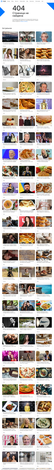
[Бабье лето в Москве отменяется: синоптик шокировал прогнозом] (27, 459)
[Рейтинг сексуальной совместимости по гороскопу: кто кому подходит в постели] (10, 224)
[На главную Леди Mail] (4, 1)
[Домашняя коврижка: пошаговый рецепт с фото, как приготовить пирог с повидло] (27, 207)
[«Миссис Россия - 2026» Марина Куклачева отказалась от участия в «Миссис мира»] (44, 140)
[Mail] (1, 1)
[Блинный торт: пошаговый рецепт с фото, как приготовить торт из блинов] (10, 375)
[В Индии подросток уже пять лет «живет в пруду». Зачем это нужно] (27, 325)
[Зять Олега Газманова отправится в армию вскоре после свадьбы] (10, 157)
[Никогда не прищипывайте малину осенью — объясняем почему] (10, 392)
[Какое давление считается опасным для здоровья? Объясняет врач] (27, 73)
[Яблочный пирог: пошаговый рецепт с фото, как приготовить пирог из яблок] (44, 442)
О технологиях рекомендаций (22, 469)
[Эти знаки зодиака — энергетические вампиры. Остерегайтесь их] (27, 56)
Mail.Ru (2, 469)
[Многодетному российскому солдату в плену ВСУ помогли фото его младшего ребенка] (27, 39)
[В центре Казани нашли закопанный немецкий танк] (10, 73)
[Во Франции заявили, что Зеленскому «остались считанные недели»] (27, 190)
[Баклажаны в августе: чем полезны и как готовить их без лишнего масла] (10, 409)
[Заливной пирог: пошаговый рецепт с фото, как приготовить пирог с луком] (44, 123)
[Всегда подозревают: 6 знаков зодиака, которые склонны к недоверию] (10, 258)
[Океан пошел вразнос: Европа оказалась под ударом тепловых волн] (44, 291)
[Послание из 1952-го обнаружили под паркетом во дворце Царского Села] (27, 258)
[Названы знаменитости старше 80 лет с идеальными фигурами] (27, 140)
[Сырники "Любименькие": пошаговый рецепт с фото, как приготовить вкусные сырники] (27, 157)
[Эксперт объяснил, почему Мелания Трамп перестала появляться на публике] (10, 56)
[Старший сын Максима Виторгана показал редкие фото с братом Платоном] (27, 123)
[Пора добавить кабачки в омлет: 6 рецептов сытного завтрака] (10, 207)
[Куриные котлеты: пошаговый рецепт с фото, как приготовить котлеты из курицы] (44, 174)
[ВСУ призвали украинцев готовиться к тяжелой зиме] (10, 39)
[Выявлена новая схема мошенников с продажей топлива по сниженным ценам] (44, 392)
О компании (6, 469)
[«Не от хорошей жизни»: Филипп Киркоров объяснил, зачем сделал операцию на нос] (44, 106)
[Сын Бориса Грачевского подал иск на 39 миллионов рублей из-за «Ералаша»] (44, 90)
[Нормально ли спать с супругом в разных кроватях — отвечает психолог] (27, 291)
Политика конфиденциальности (33, 469)
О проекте (15, 469)
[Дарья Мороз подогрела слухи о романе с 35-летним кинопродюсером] (44, 39)
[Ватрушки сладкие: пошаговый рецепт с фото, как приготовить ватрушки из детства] (44, 190)
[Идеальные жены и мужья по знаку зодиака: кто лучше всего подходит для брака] (44, 207)
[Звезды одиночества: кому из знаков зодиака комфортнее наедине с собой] (27, 274)
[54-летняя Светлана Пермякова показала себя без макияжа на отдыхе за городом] (27, 442)
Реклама (10, 469)
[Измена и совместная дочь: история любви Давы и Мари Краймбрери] (10, 358)
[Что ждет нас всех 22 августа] (44, 73)
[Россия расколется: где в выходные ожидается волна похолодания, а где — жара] (10, 274)
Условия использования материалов (44, 469)
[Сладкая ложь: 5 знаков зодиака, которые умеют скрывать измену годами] (10, 241)
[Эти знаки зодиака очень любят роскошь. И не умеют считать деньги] (27, 426)
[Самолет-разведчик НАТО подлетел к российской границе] (44, 325)
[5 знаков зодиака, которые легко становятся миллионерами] (44, 157)
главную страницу (23, 21)
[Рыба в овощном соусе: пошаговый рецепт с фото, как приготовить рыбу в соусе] (27, 392)
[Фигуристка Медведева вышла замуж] (10, 459)
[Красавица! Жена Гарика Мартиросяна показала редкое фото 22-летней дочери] (27, 308)
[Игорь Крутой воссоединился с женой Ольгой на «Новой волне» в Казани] (10, 140)
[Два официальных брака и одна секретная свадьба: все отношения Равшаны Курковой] (27, 224)
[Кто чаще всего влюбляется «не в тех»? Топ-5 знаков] (27, 358)
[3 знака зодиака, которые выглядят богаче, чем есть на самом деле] (10, 308)
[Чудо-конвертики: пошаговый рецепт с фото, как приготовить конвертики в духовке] (44, 56)
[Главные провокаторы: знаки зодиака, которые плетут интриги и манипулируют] (44, 358)
